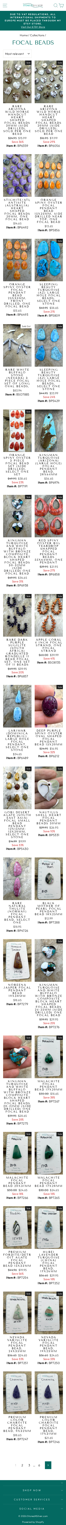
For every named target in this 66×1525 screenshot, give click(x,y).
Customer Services (32, 1499)
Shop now (32, 1490)
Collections (37, 35)
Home (24, 35)
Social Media (32, 1508)
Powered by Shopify (33, 1521)
